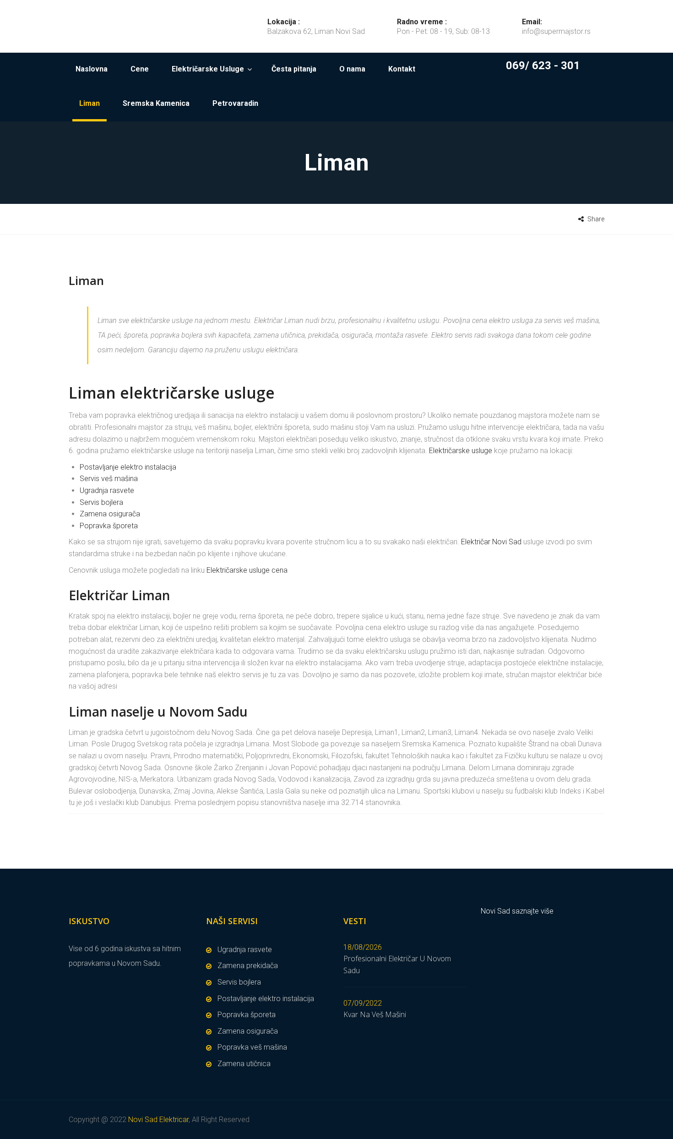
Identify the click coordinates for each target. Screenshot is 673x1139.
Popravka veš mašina (252, 1047)
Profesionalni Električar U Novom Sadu (397, 964)
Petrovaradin (235, 103)
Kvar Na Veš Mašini (374, 1014)
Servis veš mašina (109, 478)
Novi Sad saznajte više (517, 911)
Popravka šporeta (109, 525)
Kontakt (401, 69)
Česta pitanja (293, 69)
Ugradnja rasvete (107, 490)
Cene (139, 69)
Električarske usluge (460, 450)
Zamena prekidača (247, 965)
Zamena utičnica (244, 1063)
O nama (352, 69)
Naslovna (92, 69)
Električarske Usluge (208, 69)
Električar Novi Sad (491, 541)
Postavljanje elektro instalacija (128, 467)
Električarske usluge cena (247, 570)
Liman (89, 103)
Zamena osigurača (110, 513)
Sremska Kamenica (156, 103)
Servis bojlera (101, 502)
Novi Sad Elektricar (158, 1119)
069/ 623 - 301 (543, 65)
